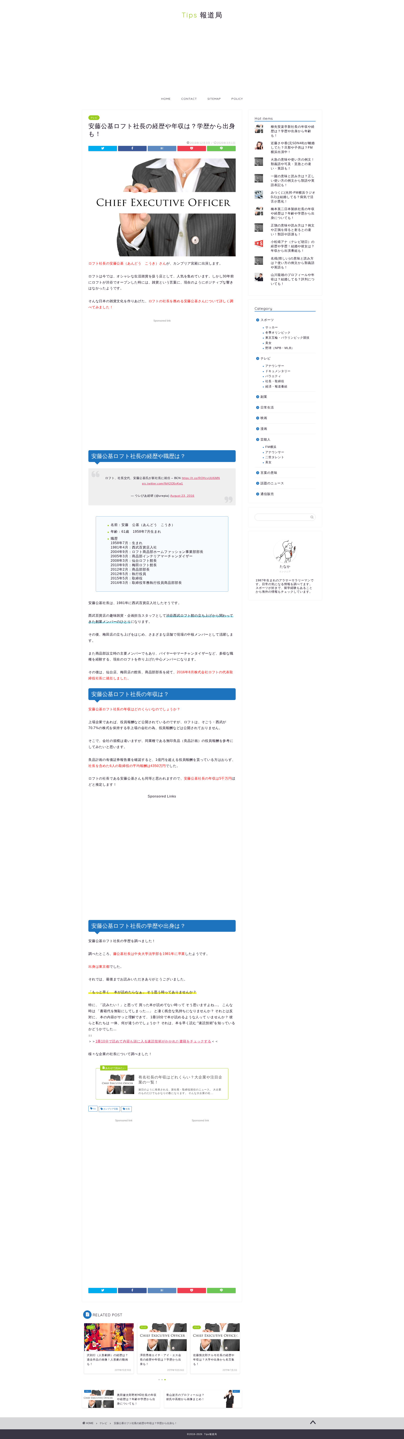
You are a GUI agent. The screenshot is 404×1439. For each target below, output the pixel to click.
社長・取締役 (274, 381)
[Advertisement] (202, 62)
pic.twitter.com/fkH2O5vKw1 (162, 483)
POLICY (237, 99)
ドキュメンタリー (278, 371)
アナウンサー (274, 365)
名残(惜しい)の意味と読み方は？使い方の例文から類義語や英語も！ (293, 263)
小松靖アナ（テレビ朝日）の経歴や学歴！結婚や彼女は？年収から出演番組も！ (293, 246)
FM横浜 (270, 447)
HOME (166, 99)
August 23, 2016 (182, 495)
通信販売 (267, 494)
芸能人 (265, 439)
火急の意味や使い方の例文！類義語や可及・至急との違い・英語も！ (293, 164)
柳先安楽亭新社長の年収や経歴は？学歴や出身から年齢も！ (293, 131)
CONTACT (189, 99)
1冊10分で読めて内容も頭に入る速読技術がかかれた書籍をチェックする (153, 1041)
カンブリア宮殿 (110, 1109)
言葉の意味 (268, 472)
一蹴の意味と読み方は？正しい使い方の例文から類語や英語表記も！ (293, 180)
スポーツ (267, 320)
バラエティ (273, 376)
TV (94, 1109)
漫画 (263, 428)
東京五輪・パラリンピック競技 (287, 337)
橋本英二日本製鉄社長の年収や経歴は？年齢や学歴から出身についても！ (293, 213)
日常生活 (267, 407)
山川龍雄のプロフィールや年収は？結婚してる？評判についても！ (293, 279)
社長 (127, 1109)
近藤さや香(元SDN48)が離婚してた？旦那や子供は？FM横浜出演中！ (293, 147)
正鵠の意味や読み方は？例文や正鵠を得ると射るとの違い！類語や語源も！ (293, 230)
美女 (268, 343)
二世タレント (274, 457)
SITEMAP (214, 99)
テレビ (93, 117)
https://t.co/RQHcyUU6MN (201, 478)
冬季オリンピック (278, 332)
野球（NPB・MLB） (279, 348)
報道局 (202, 15)
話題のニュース (272, 483)
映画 (263, 418)
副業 (263, 396)
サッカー (271, 327)
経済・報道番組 (276, 386)
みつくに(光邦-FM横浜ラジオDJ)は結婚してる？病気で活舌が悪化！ (293, 197)
